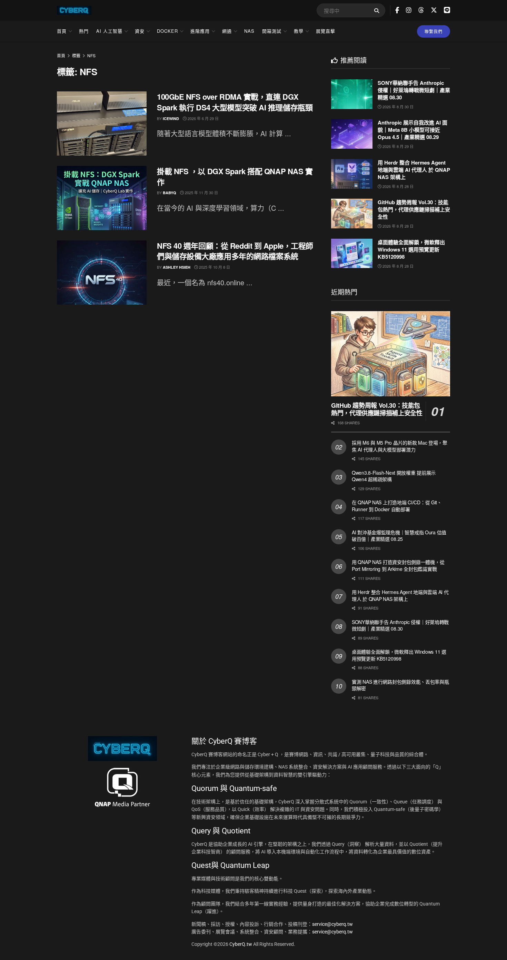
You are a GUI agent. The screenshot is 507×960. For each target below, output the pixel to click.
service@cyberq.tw (332, 924)
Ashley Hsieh (176, 267)
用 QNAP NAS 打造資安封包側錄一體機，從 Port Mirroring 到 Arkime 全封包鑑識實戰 (398, 565)
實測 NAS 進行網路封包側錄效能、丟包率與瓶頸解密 (400, 685)
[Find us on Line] (447, 10)
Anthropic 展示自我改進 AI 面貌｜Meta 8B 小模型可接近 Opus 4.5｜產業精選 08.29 (412, 130)
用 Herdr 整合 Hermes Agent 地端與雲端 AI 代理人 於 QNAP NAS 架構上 (414, 170)
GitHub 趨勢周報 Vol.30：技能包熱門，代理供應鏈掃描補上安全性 (414, 209)
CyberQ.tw (241, 944)
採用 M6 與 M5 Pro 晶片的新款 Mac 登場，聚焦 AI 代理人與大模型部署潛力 (399, 446)
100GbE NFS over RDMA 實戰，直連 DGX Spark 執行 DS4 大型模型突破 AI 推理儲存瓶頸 (234, 102)
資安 (140, 31)
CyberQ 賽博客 (232, 741)
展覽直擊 (325, 31)
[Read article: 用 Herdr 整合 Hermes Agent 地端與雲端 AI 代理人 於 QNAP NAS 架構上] (351, 174)
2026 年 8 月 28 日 (397, 186)
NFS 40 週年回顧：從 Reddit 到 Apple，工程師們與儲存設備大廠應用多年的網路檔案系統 (235, 251)
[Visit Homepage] (74, 10)
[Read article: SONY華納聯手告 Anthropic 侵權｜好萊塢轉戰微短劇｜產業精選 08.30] (351, 94)
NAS (249, 31)
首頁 (62, 31)
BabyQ (169, 192)
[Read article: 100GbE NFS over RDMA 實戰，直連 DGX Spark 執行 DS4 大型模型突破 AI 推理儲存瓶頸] (102, 123)
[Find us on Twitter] (434, 10)
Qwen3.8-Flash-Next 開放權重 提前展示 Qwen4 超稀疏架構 (394, 476)
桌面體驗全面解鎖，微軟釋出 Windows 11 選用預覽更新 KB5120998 (411, 249)
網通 (227, 31)
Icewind (171, 118)
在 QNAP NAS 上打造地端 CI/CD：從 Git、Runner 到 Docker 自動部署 (397, 506)
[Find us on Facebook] (397, 10)
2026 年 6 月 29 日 (203, 118)
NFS (91, 55)
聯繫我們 (434, 31)
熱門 (84, 31)
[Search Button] (378, 10)
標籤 (76, 55)
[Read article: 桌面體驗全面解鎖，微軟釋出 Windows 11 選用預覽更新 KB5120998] (351, 253)
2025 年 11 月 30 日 (201, 192)
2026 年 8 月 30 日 (397, 106)
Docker (167, 31)
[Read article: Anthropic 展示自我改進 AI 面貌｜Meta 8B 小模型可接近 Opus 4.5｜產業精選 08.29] (351, 134)
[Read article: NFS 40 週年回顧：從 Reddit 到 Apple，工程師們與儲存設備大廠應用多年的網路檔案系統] (102, 272)
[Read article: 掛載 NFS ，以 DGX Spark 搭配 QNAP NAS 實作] (102, 198)
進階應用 (200, 31)
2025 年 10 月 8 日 (214, 267)
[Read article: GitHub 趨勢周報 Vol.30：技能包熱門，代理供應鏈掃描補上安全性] (351, 213)
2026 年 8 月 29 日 (397, 146)
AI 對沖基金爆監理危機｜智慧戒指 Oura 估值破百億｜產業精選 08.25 (399, 536)
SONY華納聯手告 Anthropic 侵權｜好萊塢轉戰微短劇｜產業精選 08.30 (414, 90)
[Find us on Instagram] (408, 10)
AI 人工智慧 (109, 31)
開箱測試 (271, 31)
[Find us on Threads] (421, 10)
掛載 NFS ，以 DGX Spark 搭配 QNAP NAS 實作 (234, 176)
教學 (299, 31)
